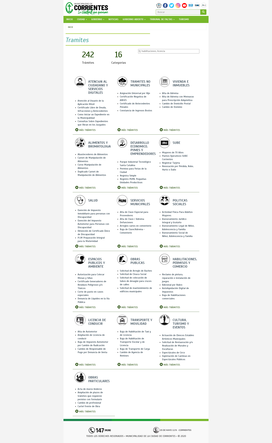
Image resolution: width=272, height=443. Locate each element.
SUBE (176, 143)
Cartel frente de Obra (89, 406)
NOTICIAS (113, 19)
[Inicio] (88, 8)
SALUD (93, 200)
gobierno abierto (133, 19)
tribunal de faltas (161, 19)
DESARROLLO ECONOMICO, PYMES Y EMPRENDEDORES (143, 148)
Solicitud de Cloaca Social (133, 274)
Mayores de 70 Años (172, 152)
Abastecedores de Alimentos (93, 154)
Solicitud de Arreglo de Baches (136, 270)
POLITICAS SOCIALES (180, 202)
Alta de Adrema (170, 93)
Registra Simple (128, 175)
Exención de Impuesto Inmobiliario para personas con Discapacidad (94, 214)
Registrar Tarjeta (171, 162)
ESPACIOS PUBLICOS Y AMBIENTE (96, 263)
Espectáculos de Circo (173, 352)
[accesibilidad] (158, 5)
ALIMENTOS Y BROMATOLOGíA (99, 144)
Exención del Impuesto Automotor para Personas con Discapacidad (93, 224)
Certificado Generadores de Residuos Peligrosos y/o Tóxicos (92, 285)
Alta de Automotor (87, 331)
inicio (69, 19)
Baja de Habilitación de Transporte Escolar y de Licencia (132, 342)
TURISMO (184, 19)
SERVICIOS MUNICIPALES (140, 202)
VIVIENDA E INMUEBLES (181, 83)
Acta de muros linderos (90, 389)
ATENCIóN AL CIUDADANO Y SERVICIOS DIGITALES (98, 87)
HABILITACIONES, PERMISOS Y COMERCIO (185, 263)
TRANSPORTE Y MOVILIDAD (141, 322)
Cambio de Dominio (172, 107)
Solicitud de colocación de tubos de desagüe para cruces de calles (135, 281)
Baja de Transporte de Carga (135, 348)
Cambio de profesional (89, 402)
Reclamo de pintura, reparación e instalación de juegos (176, 278)
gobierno (97, 19)
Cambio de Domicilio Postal (176, 103)
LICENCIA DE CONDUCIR (97, 322)
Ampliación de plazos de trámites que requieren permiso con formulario (90, 396)
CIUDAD (81, 19)
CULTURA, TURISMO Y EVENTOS (181, 323)
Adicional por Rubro (172, 284)
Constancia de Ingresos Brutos (136, 110)
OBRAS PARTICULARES (99, 379)
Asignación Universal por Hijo (135, 93)
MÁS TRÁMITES (87, 130)
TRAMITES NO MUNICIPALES (140, 83)
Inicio (70, 27)
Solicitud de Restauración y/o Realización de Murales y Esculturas (177, 346)
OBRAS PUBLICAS (137, 261)
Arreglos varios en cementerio (135, 225)
